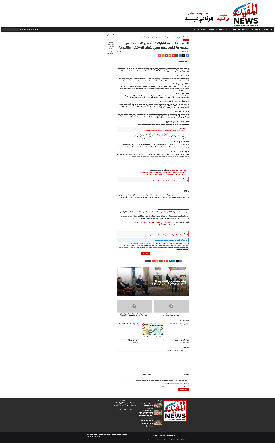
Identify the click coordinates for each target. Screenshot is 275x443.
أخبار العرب (181, 36)
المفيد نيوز (172, 170)
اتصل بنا (111, 42)
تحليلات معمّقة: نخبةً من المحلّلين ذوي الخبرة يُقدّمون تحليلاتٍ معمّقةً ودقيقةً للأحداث (163, 172)
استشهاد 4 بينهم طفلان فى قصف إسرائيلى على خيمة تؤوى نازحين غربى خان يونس (166, 234)
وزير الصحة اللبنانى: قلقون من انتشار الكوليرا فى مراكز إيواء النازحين (170, 180)
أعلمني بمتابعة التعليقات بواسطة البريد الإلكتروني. (174, 383)
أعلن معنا (110, 37)
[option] (153, 281)
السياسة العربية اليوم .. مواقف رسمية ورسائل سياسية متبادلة (129, 339)
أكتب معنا (114, 434)
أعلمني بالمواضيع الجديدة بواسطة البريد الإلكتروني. (174, 386)
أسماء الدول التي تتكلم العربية (162, 243)
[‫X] (129, 409)
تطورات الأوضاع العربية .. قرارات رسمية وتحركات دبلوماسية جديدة (146, 405)
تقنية (228, 29)
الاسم (187, 368)
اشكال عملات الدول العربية (182, 245)
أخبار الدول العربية (179, 243)
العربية (153, 245)
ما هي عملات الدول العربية (124, 247)
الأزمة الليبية (173, 245)
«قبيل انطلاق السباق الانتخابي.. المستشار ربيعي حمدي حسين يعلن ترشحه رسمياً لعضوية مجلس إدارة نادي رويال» (146, 413)
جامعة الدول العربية (184, 247)
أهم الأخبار (265, 29)
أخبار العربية (172, 243)
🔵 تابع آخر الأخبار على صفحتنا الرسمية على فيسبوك (171, 240)
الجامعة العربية (166, 245)
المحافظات (211, 29)
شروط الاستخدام (162, 435)
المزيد (194, 29)
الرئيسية (186, 36)
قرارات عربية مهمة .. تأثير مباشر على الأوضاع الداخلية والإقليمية (179, 339)
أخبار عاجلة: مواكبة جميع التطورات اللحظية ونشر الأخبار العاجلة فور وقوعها (166, 174)
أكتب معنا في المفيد (108, 40)
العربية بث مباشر (147, 245)
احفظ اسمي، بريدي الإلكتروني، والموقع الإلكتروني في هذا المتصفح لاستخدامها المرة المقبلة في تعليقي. (161, 380)
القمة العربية (133, 245)
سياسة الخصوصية (109, 48)
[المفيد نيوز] (229, 14)
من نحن (111, 51)
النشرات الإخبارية (109, 46)
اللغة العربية (127, 245)
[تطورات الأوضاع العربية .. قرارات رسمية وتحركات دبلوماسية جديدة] (158, 405)
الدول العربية (159, 245)
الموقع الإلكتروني (147, 374)
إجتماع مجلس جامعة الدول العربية (147, 243)
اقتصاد (258, 29)
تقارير (252, 29)
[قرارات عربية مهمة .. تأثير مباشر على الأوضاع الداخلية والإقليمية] (177, 330)
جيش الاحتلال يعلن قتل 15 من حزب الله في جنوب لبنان (167, 282)
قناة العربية (133, 247)
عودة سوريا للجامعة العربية (142, 247)
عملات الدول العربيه (153, 247)
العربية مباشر (140, 245)
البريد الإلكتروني (185, 374)
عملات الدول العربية (162, 247)
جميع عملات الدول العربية (173, 247)
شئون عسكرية (202, 29)
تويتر (153, 222)
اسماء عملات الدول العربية (133, 243)
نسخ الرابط (145, 253)
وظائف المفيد (110, 53)
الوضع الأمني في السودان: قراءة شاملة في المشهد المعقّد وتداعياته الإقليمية (164, 130)
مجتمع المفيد (220, 29)
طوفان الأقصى (236, 29)
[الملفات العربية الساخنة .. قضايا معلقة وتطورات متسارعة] (153, 329)
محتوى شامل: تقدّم (181, 170)
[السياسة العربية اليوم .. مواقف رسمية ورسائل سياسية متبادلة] (128, 330)
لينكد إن (148, 222)
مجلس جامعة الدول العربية (182, 249)
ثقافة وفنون (245, 29)
